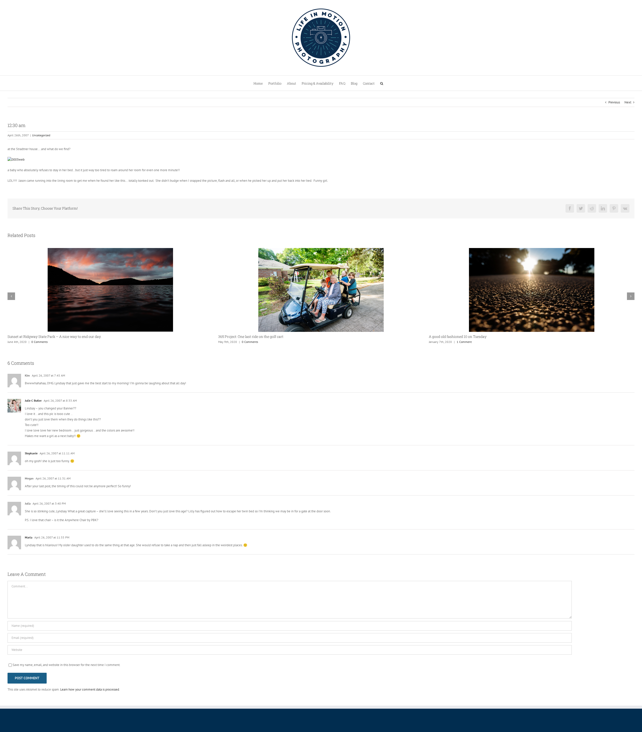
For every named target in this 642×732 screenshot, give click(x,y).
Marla (28, 537)
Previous (614, 102)
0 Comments (39, 342)
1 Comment (253, 342)
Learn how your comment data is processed (89, 689)
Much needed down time (449, 336)
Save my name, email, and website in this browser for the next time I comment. (66, 665)
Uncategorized (41, 135)
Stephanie (31, 453)
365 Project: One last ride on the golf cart (40, 336)
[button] (381, 83)
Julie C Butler (33, 400)
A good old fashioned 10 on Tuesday (247, 336)
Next (627, 102)
